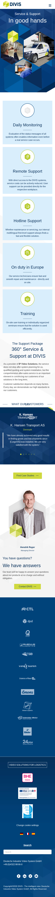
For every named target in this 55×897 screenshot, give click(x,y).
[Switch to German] (22, 834)
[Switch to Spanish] (33, 834)
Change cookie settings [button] (27, 825)
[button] (27, 476)
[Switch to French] (27, 834)
